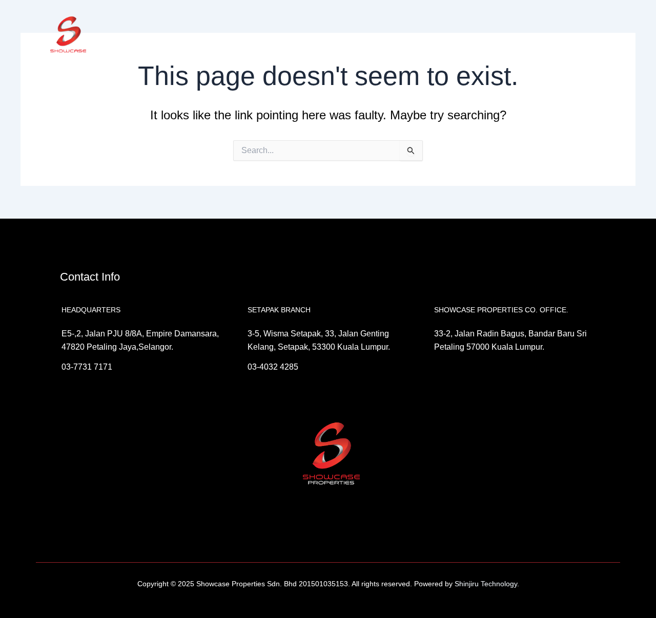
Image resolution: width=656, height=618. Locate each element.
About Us (251, 35)
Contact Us (515, 35)
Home (213, 35)
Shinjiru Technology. (486, 584)
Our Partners (353, 35)
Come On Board (411, 35)
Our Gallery (467, 35)
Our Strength (299, 35)
